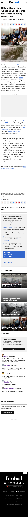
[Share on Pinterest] (19, 24)
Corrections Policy (8, 498)
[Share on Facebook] (5, 24)
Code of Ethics (19, 495)
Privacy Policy (14, 501)
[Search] (26, 2)
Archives (22, 491)
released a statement (14, 131)
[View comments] (25, 21)
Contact (5, 491)
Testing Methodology (18, 498)
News (8, 199)
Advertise (11, 491)
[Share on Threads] (11, 24)
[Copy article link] (25, 24)
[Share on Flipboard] (16, 24)
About (17, 491)
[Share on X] (8, 24)
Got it (14, 349)
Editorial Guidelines (10, 495)
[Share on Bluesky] (13, 24)
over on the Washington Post (13, 168)
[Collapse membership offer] (24, 216)
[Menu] (2, 2)
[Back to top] (25, 472)
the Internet (4, 129)
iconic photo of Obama (15, 65)
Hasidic (21, 78)
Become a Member (8, 227)
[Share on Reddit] (2, 24)
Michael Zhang (21, 19)
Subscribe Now (7, 412)
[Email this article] (22, 24)
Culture (5, 19)
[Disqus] (14, 373)
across (23, 127)
